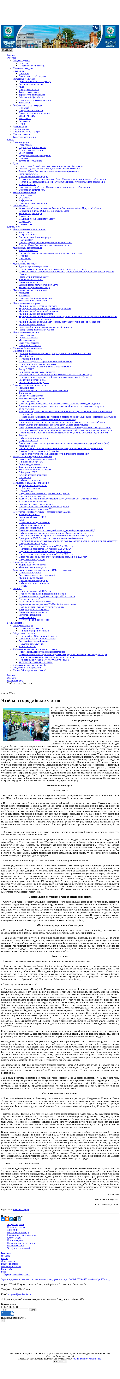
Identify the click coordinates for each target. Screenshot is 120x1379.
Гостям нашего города (24, 79)
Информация (25, 200)
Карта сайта (7, 1269)
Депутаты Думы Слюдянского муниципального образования (49, 168)
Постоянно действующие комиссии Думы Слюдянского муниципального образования (62, 182)
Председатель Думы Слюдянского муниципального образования (51, 166)
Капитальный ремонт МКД (32, 517)
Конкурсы (24, 292)
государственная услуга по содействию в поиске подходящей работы (53, 377)
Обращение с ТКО (28, 472)
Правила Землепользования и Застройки (39, 451)
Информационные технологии (34, 583)
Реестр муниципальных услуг (34, 277)
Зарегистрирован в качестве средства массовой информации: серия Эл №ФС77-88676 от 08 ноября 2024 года (55, 1279)
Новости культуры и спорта (27, 131)
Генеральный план (28, 234)
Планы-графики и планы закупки (35, 298)
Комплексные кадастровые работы (36, 504)
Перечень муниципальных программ (37, 364)
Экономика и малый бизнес (32, 380)
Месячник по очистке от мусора (35, 469)
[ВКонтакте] (3, 1219)
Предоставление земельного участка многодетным (44, 493)
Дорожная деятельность (30, 464)
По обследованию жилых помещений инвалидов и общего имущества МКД (57, 530)
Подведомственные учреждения (35, 155)
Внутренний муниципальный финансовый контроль (45, 327)
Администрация (21, 142)
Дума (15, 163)
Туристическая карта (29, 92)
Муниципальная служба (31, 578)
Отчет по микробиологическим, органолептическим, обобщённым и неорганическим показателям (68, 541)
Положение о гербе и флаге (32, 76)
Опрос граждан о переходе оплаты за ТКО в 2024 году (46, 546)
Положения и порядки (30, 345)
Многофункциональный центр (34, 287)
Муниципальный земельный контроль (38, 306)
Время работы (26, 153)
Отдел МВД (25, 221)
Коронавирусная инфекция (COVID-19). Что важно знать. (48, 604)
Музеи (22, 87)
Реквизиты (24, 158)
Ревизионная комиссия (24, 192)
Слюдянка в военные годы (32, 65)
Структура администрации (32, 147)
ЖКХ (21, 520)
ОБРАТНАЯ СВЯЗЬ (11, 1266)
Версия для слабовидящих (17, 1274)
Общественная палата (24, 633)
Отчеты (22, 261)
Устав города (25, 232)
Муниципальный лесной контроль (36, 314)
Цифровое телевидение (30, 480)
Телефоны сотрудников (30, 160)
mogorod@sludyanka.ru (19, 1294)
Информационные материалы (34, 609)
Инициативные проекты (31, 461)
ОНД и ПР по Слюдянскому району (37, 219)
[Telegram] (19, 1219)
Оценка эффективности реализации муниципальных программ (50, 253)
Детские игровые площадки (33, 475)
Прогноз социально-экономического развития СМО (45, 366)
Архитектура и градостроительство (30, 385)
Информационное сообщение (33, 438)
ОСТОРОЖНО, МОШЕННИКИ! (35, 620)
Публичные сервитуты (30, 488)
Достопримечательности (31, 84)
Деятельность (13, 226)
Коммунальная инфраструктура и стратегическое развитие (42, 512)
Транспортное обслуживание (33, 467)
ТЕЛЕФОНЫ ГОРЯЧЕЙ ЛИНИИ (36, 662)
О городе (11, 57)
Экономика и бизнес (23, 351)
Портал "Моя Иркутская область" (29, 670)
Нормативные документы (31, 644)
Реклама (23, 435)
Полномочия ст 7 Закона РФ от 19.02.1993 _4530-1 (44, 659)
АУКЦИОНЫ (26, 490)
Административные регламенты (35, 266)
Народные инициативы (30, 358)
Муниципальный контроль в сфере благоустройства (45, 308)
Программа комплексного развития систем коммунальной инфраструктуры (56, 535)
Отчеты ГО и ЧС (27, 617)
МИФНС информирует (30, 213)
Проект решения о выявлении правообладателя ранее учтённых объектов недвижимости (63, 432)
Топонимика (25, 393)
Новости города (21, 129)
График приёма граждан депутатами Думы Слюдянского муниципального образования (62, 179)
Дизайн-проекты (27, 116)
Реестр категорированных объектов (36, 329)
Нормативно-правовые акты (33, 612)
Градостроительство (29, 401)
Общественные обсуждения (33, 543)
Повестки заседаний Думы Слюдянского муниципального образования (54, 187)
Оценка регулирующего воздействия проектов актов (45, 242)
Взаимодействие (15, 623)
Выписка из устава (28, 174)
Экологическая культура (31, 395)
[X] (15, 1219)
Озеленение (25, 477)
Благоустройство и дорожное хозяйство (32, 456)
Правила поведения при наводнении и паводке (42, 593)
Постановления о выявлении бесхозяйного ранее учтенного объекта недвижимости (61, 448)
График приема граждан (31, 628)
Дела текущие (20, 126)
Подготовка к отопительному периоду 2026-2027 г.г (45, 551)
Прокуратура (25, 224)
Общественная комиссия (31, 110)
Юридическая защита (23, 562)
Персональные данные (30, 572)
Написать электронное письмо (34, 630)
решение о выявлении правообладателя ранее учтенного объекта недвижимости (59, 498)
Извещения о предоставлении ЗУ (35, 509)
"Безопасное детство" (29, 599)
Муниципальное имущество (33, 485)
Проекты (23, 256)
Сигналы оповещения (30, 615)
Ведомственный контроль (32, 324)
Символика (18, 71)
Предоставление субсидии (32, 559)
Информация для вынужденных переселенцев (36, 649)
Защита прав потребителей (32, 564)
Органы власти (20, 205)
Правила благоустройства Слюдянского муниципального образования (54, 454)
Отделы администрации (31, 150)
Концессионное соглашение (33, 300)
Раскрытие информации (31, 527)
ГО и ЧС (17, 588)
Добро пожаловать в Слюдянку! (35, 81)
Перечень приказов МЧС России (35, 591)
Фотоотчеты (25, 118)
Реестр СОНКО (26, 369)
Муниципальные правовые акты (29, 229)
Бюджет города (26, 335)
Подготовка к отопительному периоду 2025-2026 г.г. (45, 549)
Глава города (25, 145)
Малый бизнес (26, 356)
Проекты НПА (26, 240)
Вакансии (6, 1253)
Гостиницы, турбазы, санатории (35, 100)
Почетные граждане (23, 68)
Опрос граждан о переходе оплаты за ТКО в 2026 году (46, 554)
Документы (24, 121)
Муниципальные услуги (25, 263)
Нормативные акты (28, 250)
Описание (24, 73)
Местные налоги (27, 340)
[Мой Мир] (11, 1219)
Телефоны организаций (24, 137)
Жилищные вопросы (29, 514)
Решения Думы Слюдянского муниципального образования (49, 171)
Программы (25, 258)
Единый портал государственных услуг (38, 285)
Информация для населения (33, 525)
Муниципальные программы (27, 248)
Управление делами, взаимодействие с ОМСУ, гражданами (42, 570)
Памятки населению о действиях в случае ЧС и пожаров (47, 596)
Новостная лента (21, 134)
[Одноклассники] (7, 1219)
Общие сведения (21, 60)
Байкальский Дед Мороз (31, 97)
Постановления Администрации (35, 237)
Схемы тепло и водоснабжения (34, 522)
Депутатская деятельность (32, 189)
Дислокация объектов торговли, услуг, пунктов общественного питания (55, 353)
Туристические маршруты (32, 94)
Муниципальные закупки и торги (30, 290)
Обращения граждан (23, 625)
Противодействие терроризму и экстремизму (41, 607)
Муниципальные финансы (26, 332)
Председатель (25, 195)
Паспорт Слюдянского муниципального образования (45, 361)
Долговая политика (28, 337)
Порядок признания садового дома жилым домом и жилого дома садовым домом (59, 403)
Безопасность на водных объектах (36, 601)
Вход (3, 1271)
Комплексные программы (31, 398)
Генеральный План (28, 440)
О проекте (24, 108)
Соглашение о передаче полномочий (37, 575)
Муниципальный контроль (26, 303)
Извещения (24, 295)
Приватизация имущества (32, 496)
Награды (23, 586)
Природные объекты (29, 89)
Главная (11, 55)
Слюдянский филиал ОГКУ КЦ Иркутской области (44, 211)
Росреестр (24, 216)
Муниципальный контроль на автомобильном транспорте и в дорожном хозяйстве (60, 322)
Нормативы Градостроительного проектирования (43, 390)
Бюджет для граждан (29, 343)
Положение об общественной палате (37, 638)
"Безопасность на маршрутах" (34, 382)
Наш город (24, 63)
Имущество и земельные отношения (31, 483)
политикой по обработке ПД (87, 1358)
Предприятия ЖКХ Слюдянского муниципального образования (51, 538)
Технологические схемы (31, 279)
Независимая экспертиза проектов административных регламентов (52, 269)
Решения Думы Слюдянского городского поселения (45, 245)
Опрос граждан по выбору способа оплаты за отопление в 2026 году (53, 557)
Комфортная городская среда (27, 105)
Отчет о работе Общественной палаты (38, 636)
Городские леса (26, 388)
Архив (22, 123)
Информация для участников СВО (30, 665)
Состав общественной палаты (34, 641)
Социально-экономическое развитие (37, 372)
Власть (10, 139)
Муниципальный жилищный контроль (38, 311)
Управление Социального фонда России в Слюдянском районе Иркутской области (60, 208)
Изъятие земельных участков (33, 501)
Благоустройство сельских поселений (37, 459)
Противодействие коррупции (33, 176)
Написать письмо (27, 184)
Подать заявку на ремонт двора (34, 113)
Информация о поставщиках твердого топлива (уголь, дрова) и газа (52, 533)
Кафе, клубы (25, 102)
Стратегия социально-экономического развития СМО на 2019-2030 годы (55, 374)
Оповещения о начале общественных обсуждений (44, 506)
